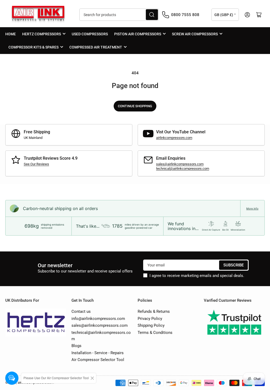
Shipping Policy (151, 325)
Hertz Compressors (41, 34)
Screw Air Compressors (195, 34)
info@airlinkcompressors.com (98, 318)
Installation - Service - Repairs (97, 352)
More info (252, 208)
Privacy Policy (150, 318)
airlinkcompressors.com (174, 138)
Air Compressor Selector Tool (97, 359)
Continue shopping (135, 106)
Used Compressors (90, 34)
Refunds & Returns (154, 311)
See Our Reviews (36, 164)
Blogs (76, 345)
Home (10, 34)
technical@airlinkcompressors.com (182, 168)
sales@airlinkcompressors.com (180, 164)
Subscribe (233, 265)
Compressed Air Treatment (95, 47)
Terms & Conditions (155, 332)
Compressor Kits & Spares (33, 47)
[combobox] (119, 14)
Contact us (81, 311)
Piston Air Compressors (137, 34)
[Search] (152, 14)
